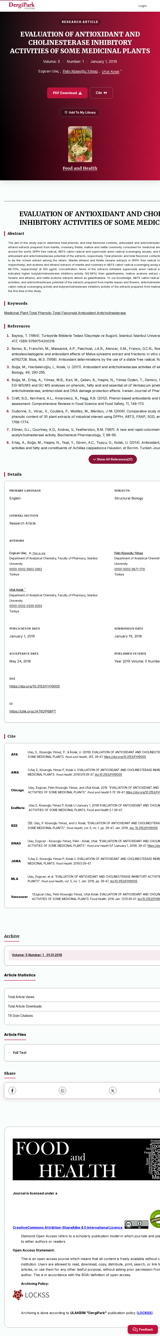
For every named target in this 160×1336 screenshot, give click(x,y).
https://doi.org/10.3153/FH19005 (34, 686)
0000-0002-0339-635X (25, 606)
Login (143, 6)
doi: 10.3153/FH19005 (144, 828)
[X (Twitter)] (112, 1090)
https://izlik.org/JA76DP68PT (32, 711)
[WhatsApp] (62, 1090)
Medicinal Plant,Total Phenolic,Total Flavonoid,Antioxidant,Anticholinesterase (65, 313)
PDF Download (65, 93)
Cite (99, 93)
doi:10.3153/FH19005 (108, 774)
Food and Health (80, 168)
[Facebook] (12, 1090)
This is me (38, 553)
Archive (11, 936)
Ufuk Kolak (110, 72)
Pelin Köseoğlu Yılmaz (80, 71)
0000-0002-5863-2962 (25, 569)
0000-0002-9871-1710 (129, 569)
